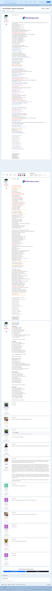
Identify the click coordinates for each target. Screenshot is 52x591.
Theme (3, 589)
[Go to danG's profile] (6, 16)
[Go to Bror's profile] (6, 460)
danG (6, 19)
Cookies (14, 589)
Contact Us (10, 589)
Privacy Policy (6, 589)
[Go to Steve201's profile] (18, 175)
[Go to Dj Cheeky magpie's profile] (24, 175)
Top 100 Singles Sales (15, 154)
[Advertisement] (26, 165)
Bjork (6, 448)
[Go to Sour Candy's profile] (20, 175)
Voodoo (6, 488)
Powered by (46, 589)
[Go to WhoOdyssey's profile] (6, 541)
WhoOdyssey (6, 543)
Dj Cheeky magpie (6, 407)
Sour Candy (6, 517)
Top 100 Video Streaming (15, 158)
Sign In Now (37, 571)
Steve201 (6, 502)
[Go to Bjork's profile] (6, 446)
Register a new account (14, 571)
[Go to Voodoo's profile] (6, 485)
